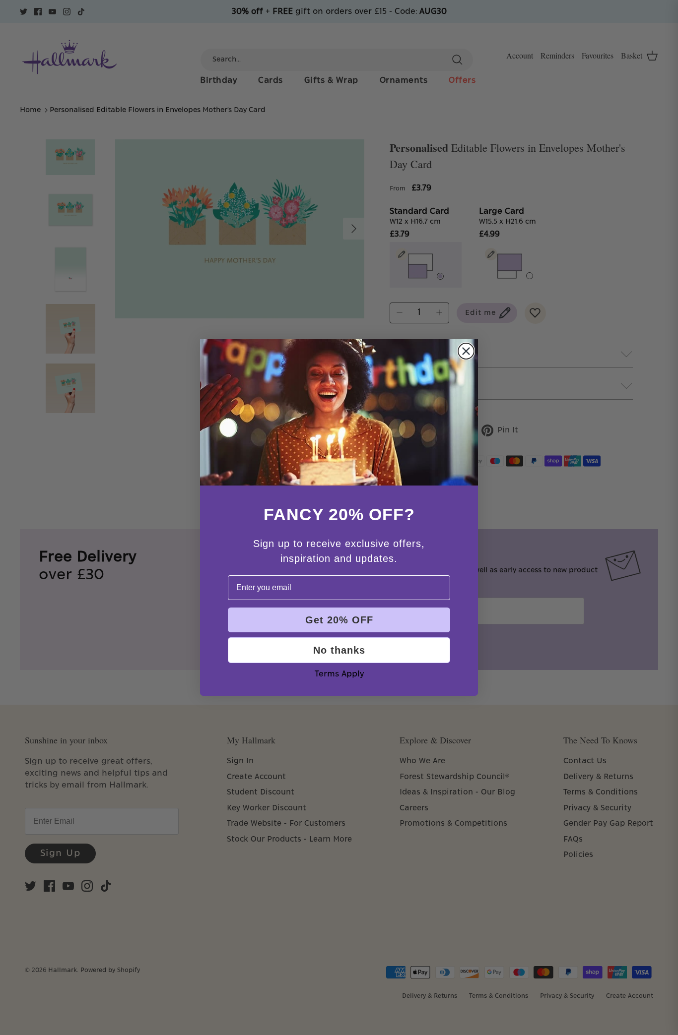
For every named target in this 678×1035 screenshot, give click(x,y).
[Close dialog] (466, 351)
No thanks (339, 650)
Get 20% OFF (339, 619)
